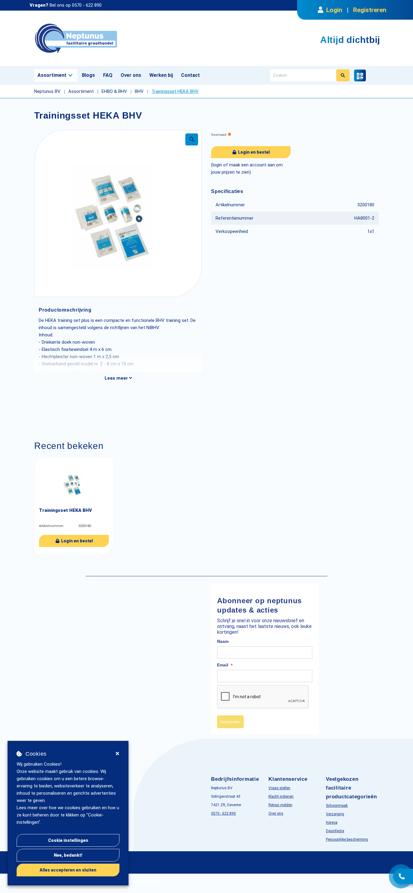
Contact (190, 75)
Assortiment (52, 75)
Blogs (88, 75)
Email (225, 665)
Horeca (331, 822)
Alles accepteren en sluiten (68, 870)
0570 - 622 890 (87, 5)
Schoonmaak (337, 805)
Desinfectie (335, 831)
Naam (223, 641)
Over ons (131, 75)
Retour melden (280, 805)
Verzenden (230, 721)
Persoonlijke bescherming (347, 839)
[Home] (118, 38)
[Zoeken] (343, 75)
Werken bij (161, 75)
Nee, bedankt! (68, 855)
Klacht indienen (281, 796)
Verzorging (335, 814)
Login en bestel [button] (253, 152)
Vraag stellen (279, 788)
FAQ (107, 75)
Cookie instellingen (68, 840)
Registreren (369, 10)
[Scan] (360, 75)
